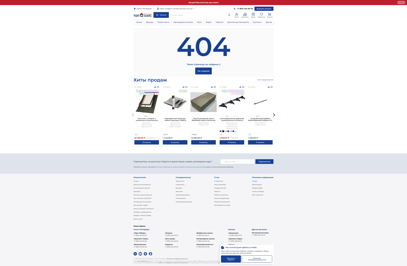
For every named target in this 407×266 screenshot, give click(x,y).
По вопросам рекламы (184, 202)
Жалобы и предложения (142, 212)
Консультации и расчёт (142, 188)
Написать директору (221, 198)
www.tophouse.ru (143, 261)
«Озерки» (169, 233)
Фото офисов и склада (222, 205)
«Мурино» (169, 244)
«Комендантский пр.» (205, 244)
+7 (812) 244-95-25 (140, 235)
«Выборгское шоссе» (204, 233)
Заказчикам (180, 181)
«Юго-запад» (170, 239)
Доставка (137, 191)
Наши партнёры (220, 184)
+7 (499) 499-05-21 (235, 241)
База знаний (138, 219)
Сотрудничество (220, 188)
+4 (235, 131)
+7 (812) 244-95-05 (140, 241)
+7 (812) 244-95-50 (202, 247)
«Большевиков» (140, 244)
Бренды (149, 22)
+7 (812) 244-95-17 (202, 235)
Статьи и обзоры (258, 191)
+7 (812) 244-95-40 (203, 241)
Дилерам (179, 188)
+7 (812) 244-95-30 (171, 241)
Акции (139, 22)
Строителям (180, 184)
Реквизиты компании (222, 202)
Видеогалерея (257, 188)
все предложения (265, 80)
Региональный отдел (260, 233)
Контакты (257, 22)
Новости (219, 22)
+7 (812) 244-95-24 (171, 247)
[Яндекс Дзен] (145, 254)
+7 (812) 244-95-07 (258, 235)
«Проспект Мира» (235, 239)
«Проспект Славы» (141, 239)
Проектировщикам (183, 195)
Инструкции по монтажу (142, 202)
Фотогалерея (257, 184)
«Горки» (231, 244)
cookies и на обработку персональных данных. (173, 262)
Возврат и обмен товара (142, 215)
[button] (274, 115)
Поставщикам (181, 198)
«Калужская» (233, 233)
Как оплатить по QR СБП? (143, 198)
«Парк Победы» (140, 233)
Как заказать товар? (141, 205)
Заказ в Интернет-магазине (144, 208)
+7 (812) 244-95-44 (140, 247)
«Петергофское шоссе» (205, 239)
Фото (199, 22)
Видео (209, 22)
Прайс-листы (163, 22)
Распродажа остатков (183, 22)
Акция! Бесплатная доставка (203, 2)
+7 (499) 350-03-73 (235, 235)
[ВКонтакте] (135, 254)
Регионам (179, 191)
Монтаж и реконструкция (143, 195)
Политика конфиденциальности (177, 259)
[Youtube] (140, 254)
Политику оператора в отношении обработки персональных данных (178, 167)
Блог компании (257, 195)
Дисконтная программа (238, 22)
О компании (218, 181)
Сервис (254, 181)
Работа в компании (221, 195)
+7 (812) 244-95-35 (171, 235)
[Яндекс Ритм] (150, 254)
